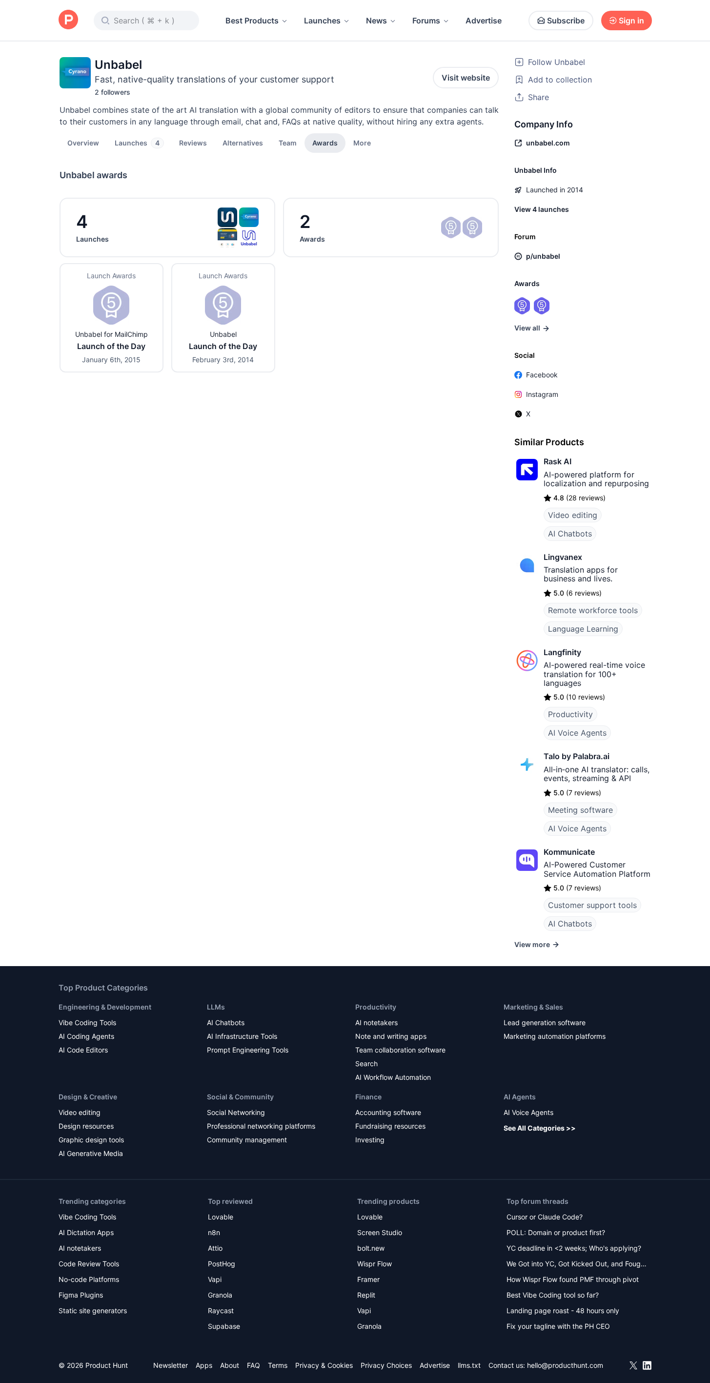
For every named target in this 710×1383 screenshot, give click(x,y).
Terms (277, 1365)
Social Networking (236, 1112)
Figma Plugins (81, 1295)
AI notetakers (376, 1022)
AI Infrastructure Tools (242, 1036)
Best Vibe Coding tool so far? (553, 1295)
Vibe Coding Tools (87, 1022)
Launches (322, 20)
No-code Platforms (89, 1279)
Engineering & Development (105, 1007)
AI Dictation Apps (86, 1232)
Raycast (221, 1310)
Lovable (220, 1217)
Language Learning (583, 629)
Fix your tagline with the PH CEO (558, 1326)
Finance (368, 1097)
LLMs (216, 1007)
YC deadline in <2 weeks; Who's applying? (574, 1248)
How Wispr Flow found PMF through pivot (573, 1279)
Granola (220, 1295)
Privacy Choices (386, 1365)
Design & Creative (88, 1097)
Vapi (215, 1279)
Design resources (86, 1126)
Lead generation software (545, 1022)
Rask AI (557, 461)
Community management (247, 1139)
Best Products (252, 20)
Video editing (572, 515)
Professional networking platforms (261, 1126)
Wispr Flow (374, 1263)
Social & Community (240, 1097)
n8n (214, 1232)
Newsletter (170, 1365)
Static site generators (93, 1310)
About (229, 1365)
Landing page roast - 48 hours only (563, 1310)
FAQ (253, 1365)
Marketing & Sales (533, 1007)
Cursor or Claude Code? (545, 1217)
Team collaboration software (400, 1050)
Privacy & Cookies (324, 1365)
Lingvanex (563, 557)
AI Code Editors (83, 1050)
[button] (362, 142)
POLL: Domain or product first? (556, 1232)
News (376, 20)
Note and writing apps (390, 1036)
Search (366, 1063)
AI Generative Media (91, 1153)
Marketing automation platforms (555, 1036)
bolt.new (371, 1248)
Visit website (466, 78)
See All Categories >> (540, 1128)
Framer (368, 1279)
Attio (215, 1248)
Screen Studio (379, 1232)
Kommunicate (569, 852)
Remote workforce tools (593, 610)
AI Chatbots (570, 533)
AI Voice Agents (577, 733)
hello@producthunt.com (565, 1365)
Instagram (542, 394)
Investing (370, 1139)
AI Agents (520, 1097)
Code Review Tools (89, 1263)
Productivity (570, 714)
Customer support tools (592, 905)
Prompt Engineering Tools (247, 1050)
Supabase (224, 1326)
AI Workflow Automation (393, 1077)
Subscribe (566, 20)
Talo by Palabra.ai (576, 756)
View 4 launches (541, 209)
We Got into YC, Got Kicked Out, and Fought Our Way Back (577, 1264)
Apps (204, 1365)
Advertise (484, 20)
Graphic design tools (91, 1139)
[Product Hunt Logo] (68, 20)
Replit (366, 1295)
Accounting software (388, 1112)
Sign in (631, 20)
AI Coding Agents (86, 1036)
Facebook (542, 375)
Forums (426, 20)
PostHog (221, 1263)
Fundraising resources (390, 1126)
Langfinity (562, 652)
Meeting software (580, 810)
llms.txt (469, 1365)
